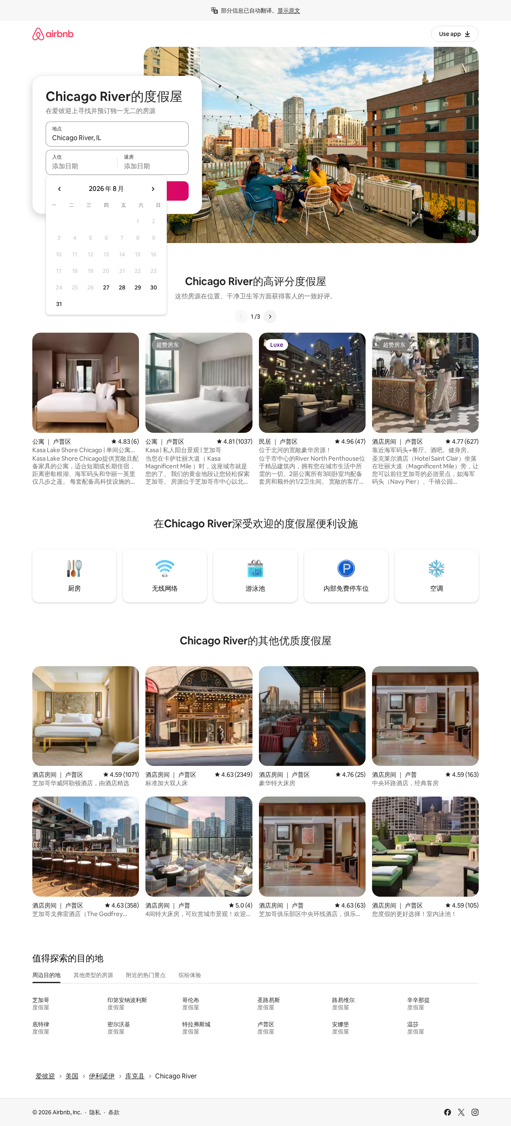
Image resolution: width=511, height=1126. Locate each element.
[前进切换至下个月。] (152, 189)
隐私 (95, 1112)
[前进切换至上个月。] (59, 189)
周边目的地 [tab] (46, 975)
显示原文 (289, 10)
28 (122, 287)
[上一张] (241, 316)
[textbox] (81, 166)
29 (138, 287)
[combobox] (117, 138)
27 (106, 287)
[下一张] (269, 316)
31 (59, 304)
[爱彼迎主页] (53, 33)
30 (153, 287)
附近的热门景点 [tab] (146, 975)
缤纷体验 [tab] (190, 975)
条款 (114, 1112)
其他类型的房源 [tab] (93, 975)
